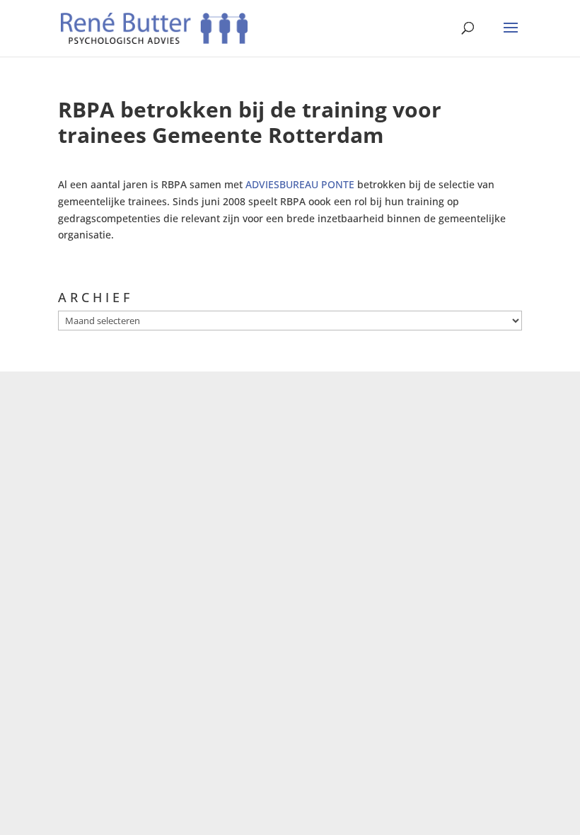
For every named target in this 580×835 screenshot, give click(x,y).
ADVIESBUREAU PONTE (301, 184)
